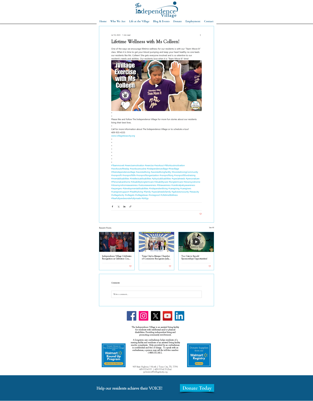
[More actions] (200, 34)
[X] (155, 316)
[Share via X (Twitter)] (118, 206)
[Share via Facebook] (112, 206)
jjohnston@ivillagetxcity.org (155, 372)
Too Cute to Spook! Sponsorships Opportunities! (194, 257)
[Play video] (156, 85)
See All (211, 227)
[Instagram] (143, 316)
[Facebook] (131, 316)
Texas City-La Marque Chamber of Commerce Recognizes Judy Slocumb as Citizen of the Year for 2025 (156, 257)
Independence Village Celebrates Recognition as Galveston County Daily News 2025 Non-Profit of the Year (116, 257)
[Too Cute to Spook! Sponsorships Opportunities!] (196, 242)
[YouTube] (167, 316)
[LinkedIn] (179, 316)
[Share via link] (130, 206)
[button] (139, 21)
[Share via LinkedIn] (124, 206)
